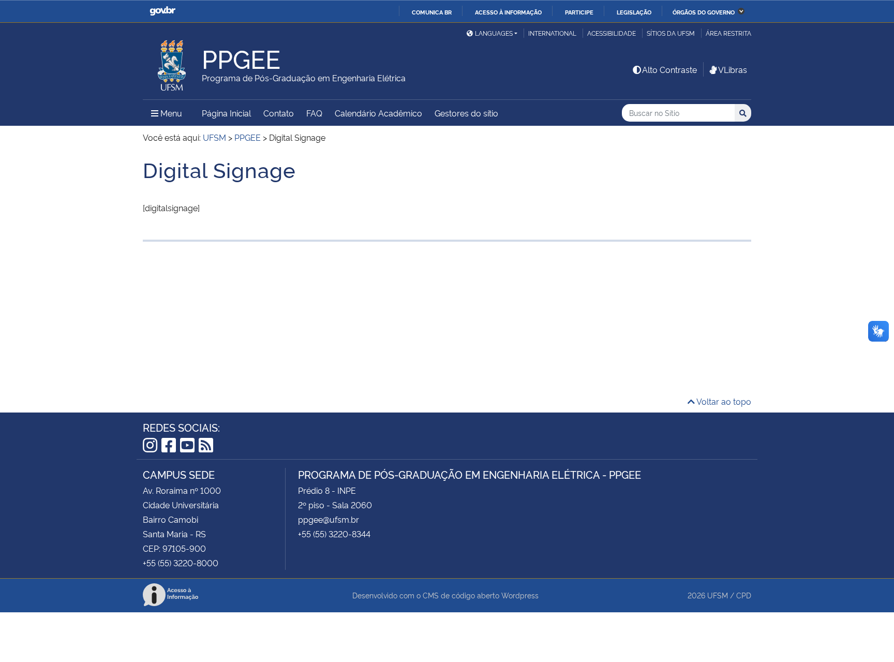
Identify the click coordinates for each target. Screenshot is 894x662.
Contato (278, 113)
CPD (743, 595)
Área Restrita (728, 32)
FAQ (314, 113)
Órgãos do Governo (704, 12)
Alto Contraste (669, 69)
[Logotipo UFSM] (172, 62)
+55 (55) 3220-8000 (180, 562)
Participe (579, 12)
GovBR (162, 11)
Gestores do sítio (466, 113)
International (552, 32)
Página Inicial (226, 113)
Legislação (634, 12)
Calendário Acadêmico (378, 113)
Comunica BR (432, 12)
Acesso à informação (508, 12)
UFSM (717, 595)
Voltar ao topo (723, 401)
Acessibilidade (611, 32)
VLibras (732, 69)
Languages (494, 32)
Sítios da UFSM (671, 32)
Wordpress (520, 595)
